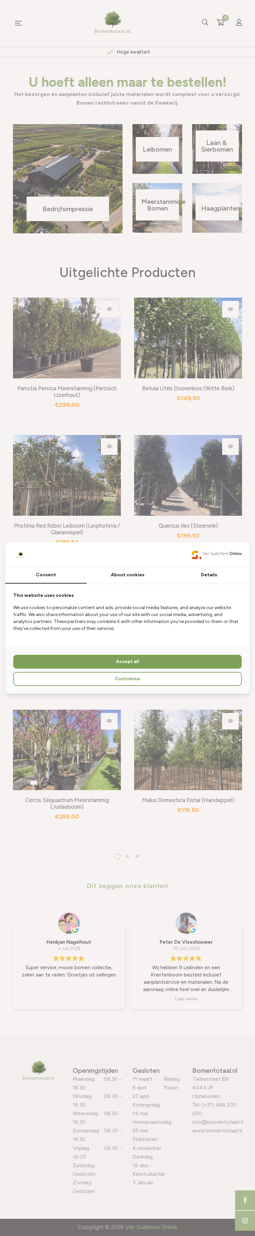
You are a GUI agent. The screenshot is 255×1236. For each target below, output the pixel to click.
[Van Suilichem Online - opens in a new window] (217, 554)
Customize (127, 679)
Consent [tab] (46, 575)
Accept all (127, 661)
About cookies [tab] (127, 575)
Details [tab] (209, 575)
